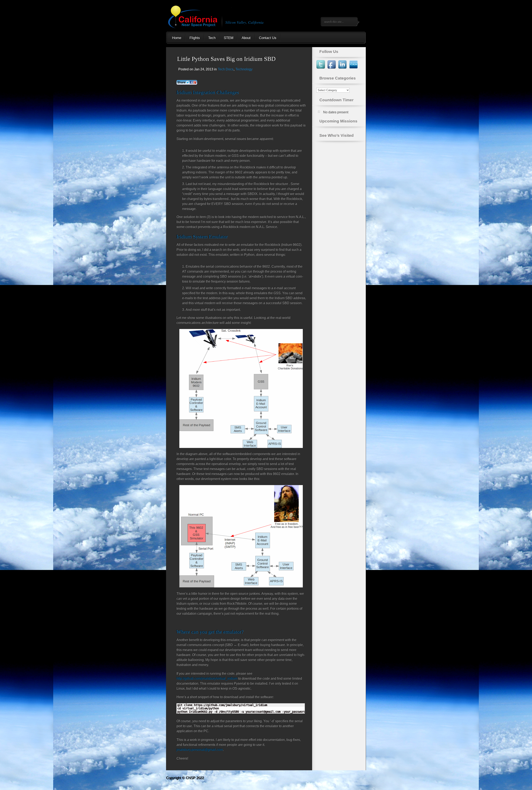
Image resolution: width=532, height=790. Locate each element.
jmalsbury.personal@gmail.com (199, 749)
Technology (243, 69)
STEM (228, 38)
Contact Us (267, 38)
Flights (195, 38)
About (246, 38)
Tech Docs (225, 69)
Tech (212, 38)
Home (176, 38)
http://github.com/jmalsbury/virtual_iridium (206, 678)
